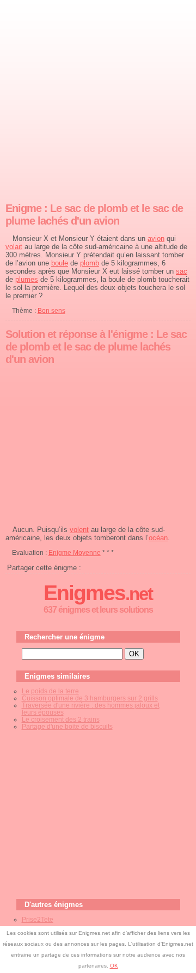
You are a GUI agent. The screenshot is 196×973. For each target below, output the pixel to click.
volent (79, 529)
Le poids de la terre (50, 690)
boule (59, 263)
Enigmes (98, 593)
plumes (26, 279)
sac (181, 271)
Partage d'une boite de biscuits (67, 726)
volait (13, 247)
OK (114, 966)
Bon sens (51, 310)
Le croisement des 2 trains (61, 719)
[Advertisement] (98, 99)
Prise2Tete (37, 919)
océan (158, 538)
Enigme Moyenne (74, 552)
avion (156, 238)
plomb (89, 263)
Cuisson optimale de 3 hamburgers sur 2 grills (90, 698)
